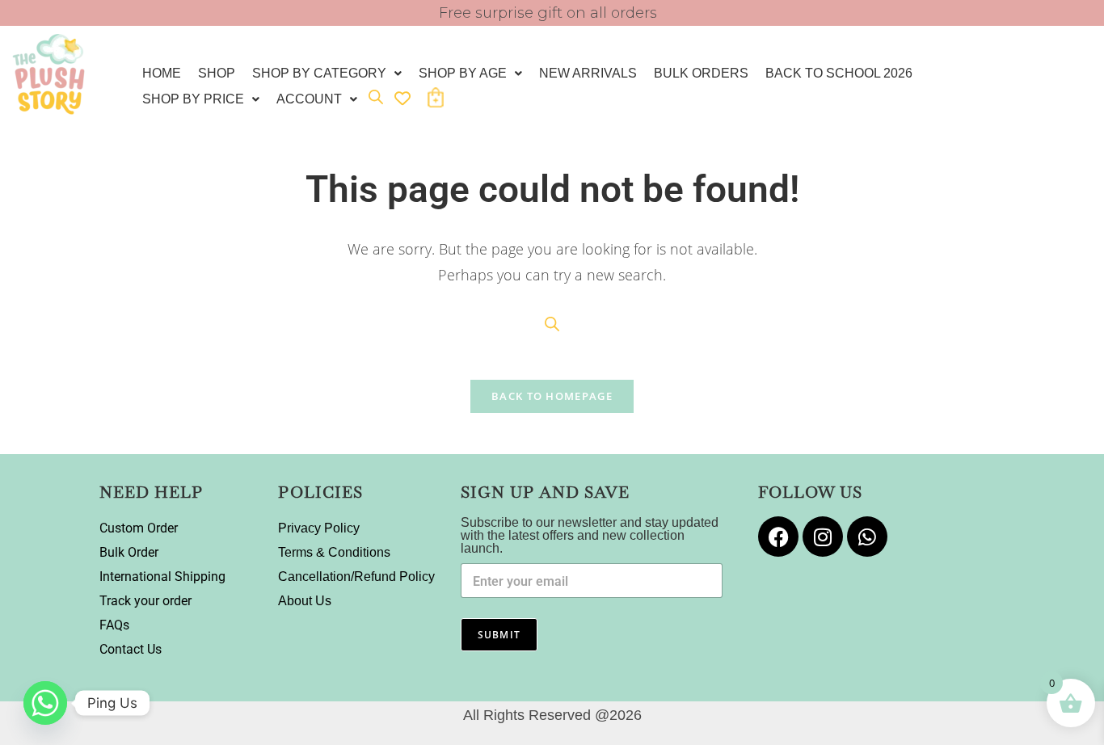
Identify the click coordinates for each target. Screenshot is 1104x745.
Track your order (145, 600)
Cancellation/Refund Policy (356, 576)
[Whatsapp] (867, 536)
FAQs (114, 625)
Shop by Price (193, 99)
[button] (327, 73)
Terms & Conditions (334, 552)
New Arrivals (588, 73)
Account (309, 99)
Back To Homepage (552, 396)
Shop (216, 73)
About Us (304, 601)
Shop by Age (463, 73)
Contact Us (130, 649)
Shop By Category (319, 73)
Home (161, 73)
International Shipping (162, 576)
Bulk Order (128, 552)
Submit (499, 635)
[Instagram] (823, 536)
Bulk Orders (701, 73)
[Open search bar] (376, 96)
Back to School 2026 (838, 73)
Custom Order (138, 528)
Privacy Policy (319, 528)
